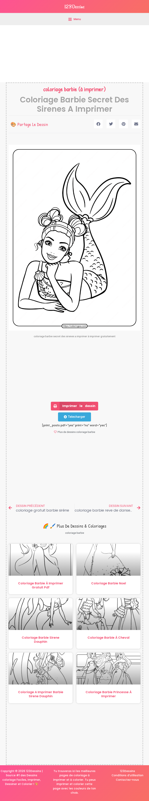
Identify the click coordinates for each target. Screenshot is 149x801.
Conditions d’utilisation (127, 775)
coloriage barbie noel (108, 583)
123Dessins (127, 771)
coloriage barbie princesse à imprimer (109, 694)
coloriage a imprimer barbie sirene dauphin (40, 694)
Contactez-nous (127, 780)
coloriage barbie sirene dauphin (40, 639)
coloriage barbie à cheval (108, 637)
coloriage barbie (60, 89)
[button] (98, 124)
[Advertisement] (74, 54)
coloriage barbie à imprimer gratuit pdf (40, 585)
